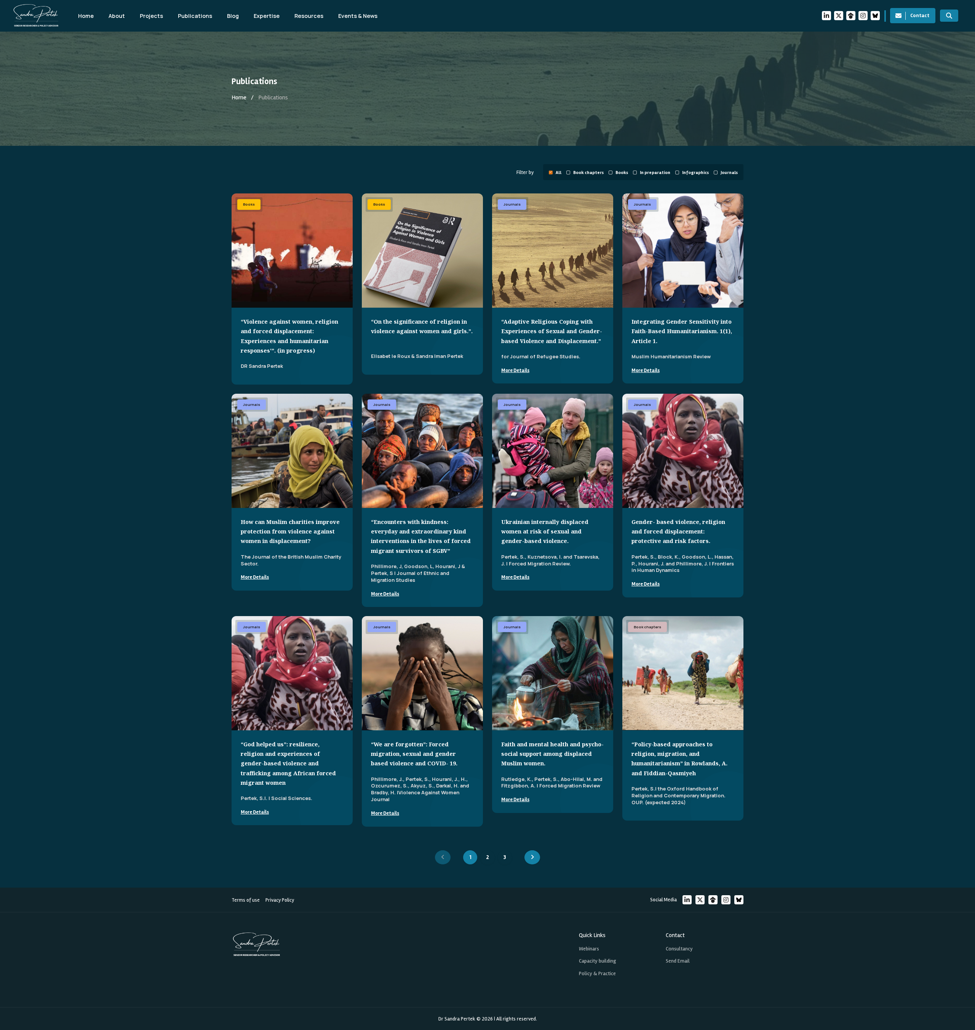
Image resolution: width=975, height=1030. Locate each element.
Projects (151, 15)
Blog (233, 15)
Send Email (678, 961)
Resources (308, 15)
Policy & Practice (597, 973)
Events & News (357, 15)
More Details (515, 370)
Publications (195, 15)
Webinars (589, 948)
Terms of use (246, 900)
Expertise (267, 15)
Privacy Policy (279, 900)
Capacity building (597, 961)
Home (86, 15)
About (117, 15)
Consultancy (679, 948)
